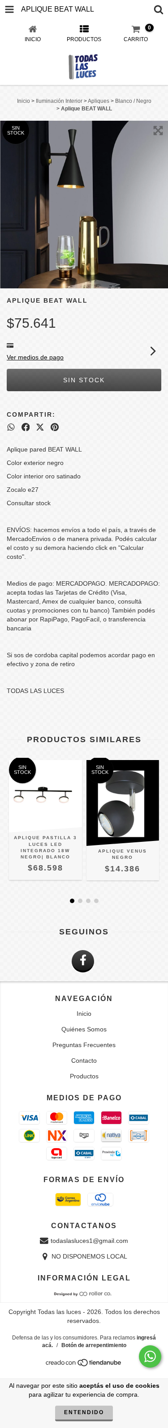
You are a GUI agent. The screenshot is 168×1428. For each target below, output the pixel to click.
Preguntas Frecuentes (84, 1044)
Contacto (84, 1060)
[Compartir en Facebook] (26, 426)
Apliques (98, 101)
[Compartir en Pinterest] (55, 426)
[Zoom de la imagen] (158, 130)
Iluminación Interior (59, 101)
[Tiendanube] (84, 1365)
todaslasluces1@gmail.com (89, 1240)
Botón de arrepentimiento (93, 1345)
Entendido (84, 1412)
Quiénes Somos (84, 1029)
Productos (84, 1076)
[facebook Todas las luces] (83, 961)
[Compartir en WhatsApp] (11, 426)
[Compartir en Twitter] (40, 426)
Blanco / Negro (133, 101)
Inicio (23, 101)
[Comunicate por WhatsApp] (150, 1356)
